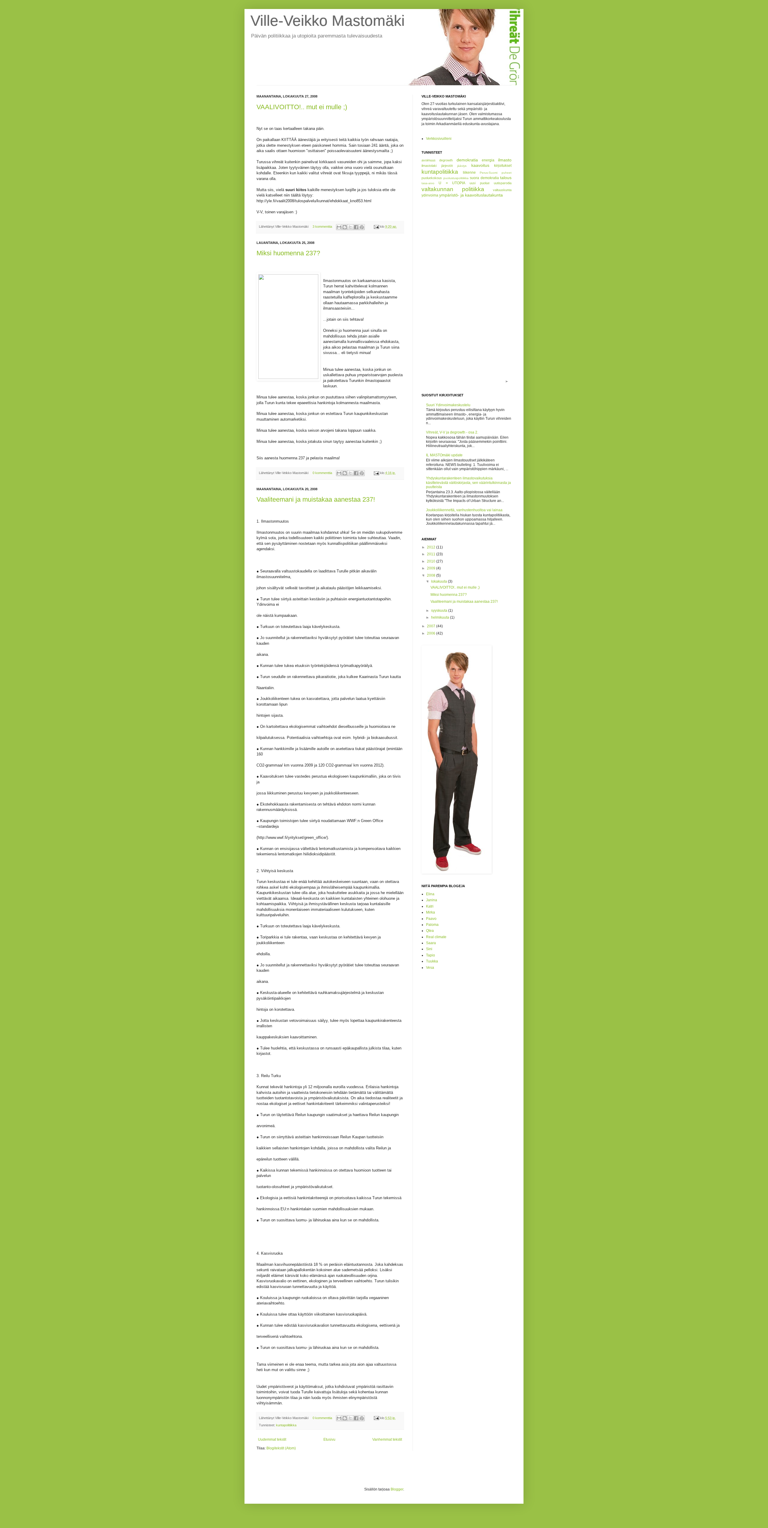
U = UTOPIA (452, 183)
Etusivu (329, 1439)
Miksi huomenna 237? (288, 253)
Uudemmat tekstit (272, 1439)
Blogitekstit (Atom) (281, 1448)
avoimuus (429, 160)
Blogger (397, 1489)
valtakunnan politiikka (453, 189)
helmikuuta (440, 617)
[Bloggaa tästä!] (345, 227)
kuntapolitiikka (286, 1425)
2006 (431, 633)
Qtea (430, 931)
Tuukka (432, 961)
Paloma (432, 925)
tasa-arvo (428, 183)
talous (506, 177)
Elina (430, 894)
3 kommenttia (322, 226)
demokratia (467, 160)
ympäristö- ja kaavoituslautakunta (471, 195)
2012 (431, 547)
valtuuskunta (502, 190)
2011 (431, 554)
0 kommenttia (322, 473)
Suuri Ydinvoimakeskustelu (448, 405)
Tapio (430, 955)
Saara (431, 943)
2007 (431, 626)
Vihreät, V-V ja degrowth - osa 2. (452, 432)
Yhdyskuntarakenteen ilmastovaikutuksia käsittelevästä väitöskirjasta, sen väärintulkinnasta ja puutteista (468, 482)
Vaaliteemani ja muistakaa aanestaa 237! (315, 499)
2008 (431, 575)
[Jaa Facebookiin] (356, 227)
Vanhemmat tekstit (387, 1439)
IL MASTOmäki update (444, 455)
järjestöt (447, 165)
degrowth (446, 160)
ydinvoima (430, 195)
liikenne (469, 172)
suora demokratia (484, 178)
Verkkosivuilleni (439, 139)
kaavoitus (480, 165)
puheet (507, 172)
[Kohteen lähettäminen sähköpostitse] (339, 227)
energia (488, 160)
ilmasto (505, 160)
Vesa (430, 967)
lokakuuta (439, 581)
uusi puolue (479, 183)
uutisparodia (503, 183)
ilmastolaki (429, 165)
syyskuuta (439, 610)
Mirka (430, 912)
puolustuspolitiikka (456, 178)
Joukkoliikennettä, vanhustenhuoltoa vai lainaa (464, 510)
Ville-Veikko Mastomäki (327, 20)
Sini (429, 949)
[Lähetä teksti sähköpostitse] (376, 226)
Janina (431, 900)
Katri (430, 906)
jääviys (461, 165)
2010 (431, 561)
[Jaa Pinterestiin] (362, 227)
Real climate (436, 937)
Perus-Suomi (488, 172)
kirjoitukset (503, 166)
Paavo (431, 919)
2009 (431, 568)
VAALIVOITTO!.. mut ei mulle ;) (301, 107)
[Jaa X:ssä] (350, 227)
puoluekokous (432, 178)
